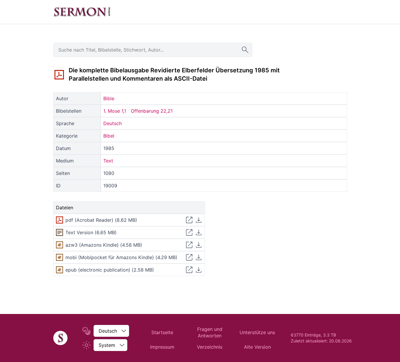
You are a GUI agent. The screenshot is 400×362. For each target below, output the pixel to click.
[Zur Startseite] (82, 12)
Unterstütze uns (257, 332)
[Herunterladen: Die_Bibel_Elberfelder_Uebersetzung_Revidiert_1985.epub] (198, 270)
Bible (108, 98)
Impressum (162, 347)
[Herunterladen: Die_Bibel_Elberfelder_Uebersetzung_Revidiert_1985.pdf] (198, 220)
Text (108, 161)
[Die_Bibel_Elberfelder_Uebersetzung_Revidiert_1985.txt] (59, 232)
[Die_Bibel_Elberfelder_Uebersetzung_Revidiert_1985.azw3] (59, 245)
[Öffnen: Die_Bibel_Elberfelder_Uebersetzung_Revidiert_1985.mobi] (189, 257)
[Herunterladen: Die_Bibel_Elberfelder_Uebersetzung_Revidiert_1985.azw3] (198, 245)
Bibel (108, 136)
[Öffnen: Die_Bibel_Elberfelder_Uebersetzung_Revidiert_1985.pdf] (189, 220)
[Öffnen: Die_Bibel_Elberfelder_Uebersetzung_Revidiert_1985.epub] (189, 270)
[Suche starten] (245, 50)
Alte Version (257, 347)
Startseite (162, 332)
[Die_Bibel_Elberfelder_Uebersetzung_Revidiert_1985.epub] (59, 270)
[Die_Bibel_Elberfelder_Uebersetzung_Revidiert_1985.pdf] (59, 75)
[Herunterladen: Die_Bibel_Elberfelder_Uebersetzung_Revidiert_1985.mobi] (198, 257)
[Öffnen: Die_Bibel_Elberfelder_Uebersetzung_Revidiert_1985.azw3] (189, 245)
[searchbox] (152, 50)
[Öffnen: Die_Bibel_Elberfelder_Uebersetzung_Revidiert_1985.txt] (189, 232)
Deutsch (112, 123)
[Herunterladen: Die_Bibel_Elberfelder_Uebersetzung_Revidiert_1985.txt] (198, 232)
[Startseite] (60, 338)
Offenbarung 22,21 (152, 111)
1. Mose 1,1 (114, 111)
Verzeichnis (209, 347)
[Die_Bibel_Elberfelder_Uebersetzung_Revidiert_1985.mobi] (59, 257)
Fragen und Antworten (209, 332)
